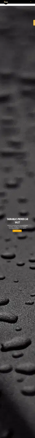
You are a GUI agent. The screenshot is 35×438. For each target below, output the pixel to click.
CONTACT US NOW (17, 230)
